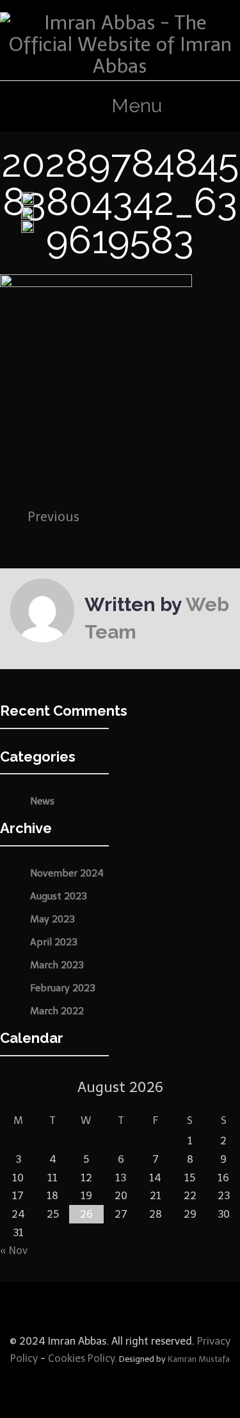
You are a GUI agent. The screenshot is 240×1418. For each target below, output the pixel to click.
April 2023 (53, 942)
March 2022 (57, 1011)
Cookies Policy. (82, 1358)
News (42, 801)
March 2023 (57, 965)
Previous (53, 516)
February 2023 (62, 988)
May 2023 (52, 919)
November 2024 (67, 873)
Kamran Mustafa (199, 1359)
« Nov (14, 1250)
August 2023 (58, 896)
